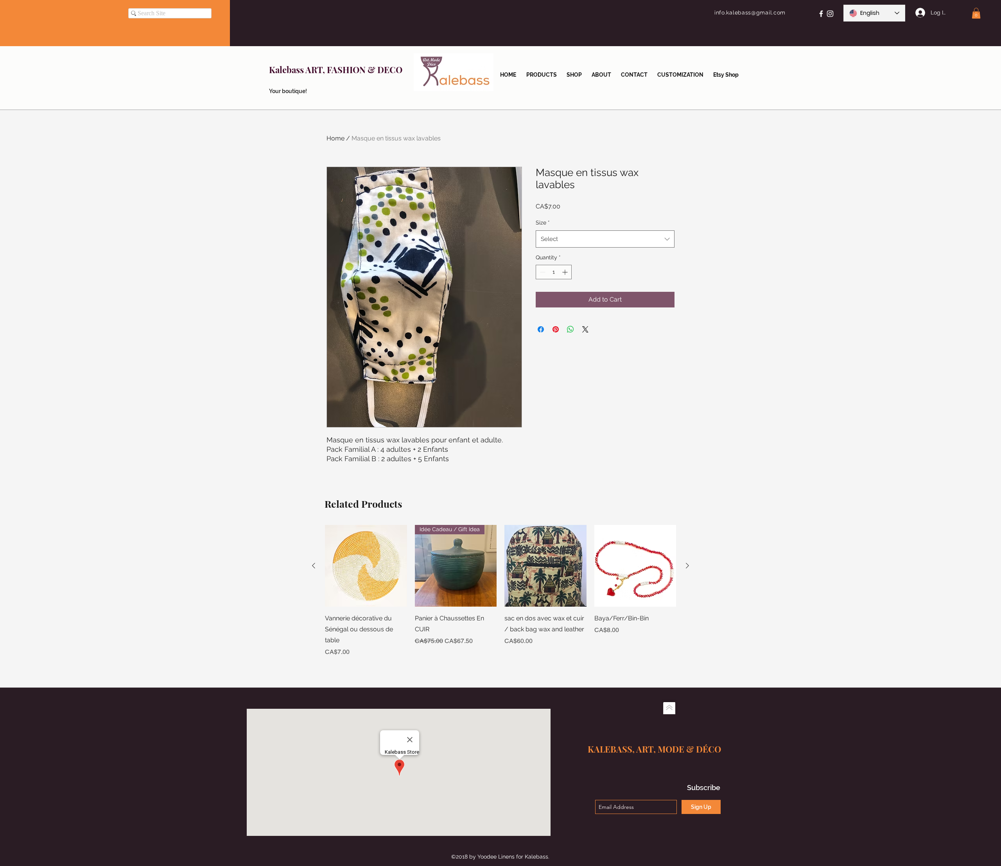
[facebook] (821, 13)
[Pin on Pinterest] (555, 329)
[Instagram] (830, 13)
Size (543, 222)
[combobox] (605, 239)
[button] (976, 13)
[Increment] (565, 272)
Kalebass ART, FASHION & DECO (335, 69)
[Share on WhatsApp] (570, 329)
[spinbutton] (554, 272)
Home (335, 138)
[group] (500, 591)
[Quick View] (366, 566)
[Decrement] (542, 272)
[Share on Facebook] (540, 329)
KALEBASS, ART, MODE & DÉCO (654, 749)
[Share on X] (585, 329)
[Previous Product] (313, 565)
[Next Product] (687, 565)
